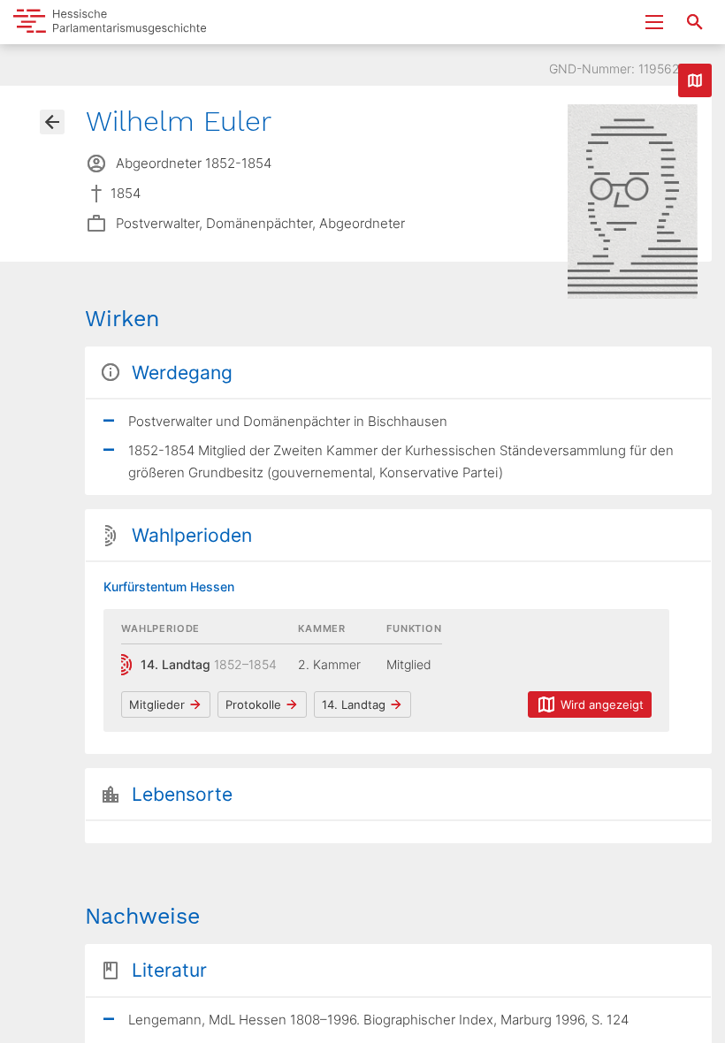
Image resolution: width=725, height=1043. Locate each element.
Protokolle (253, 704)
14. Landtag (353, 704)
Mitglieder (157, 704)
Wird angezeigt (602, 704)
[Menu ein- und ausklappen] (654, 22)
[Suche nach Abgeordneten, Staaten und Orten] (695, 22)
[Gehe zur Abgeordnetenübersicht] (52, 122)
